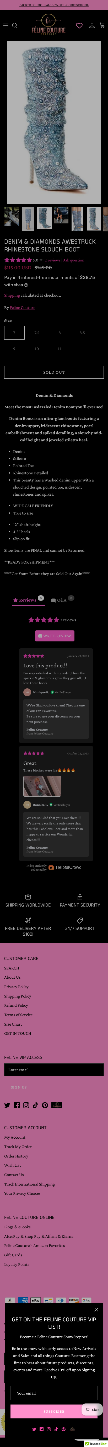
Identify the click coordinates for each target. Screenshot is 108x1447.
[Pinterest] (64, 1429)
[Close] (96, 1309)
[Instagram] (49, 1429)
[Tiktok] (56, 1429)
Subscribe (54, 1411)
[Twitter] (34, 1429)
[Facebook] (42, 1429)
